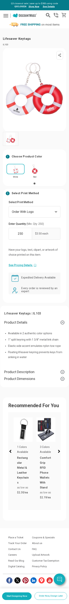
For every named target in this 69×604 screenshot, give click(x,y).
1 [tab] (34, 183)
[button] (11, 452)
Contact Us (14, 549)
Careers (12, 554)
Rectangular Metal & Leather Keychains (23, 470)
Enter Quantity (26, 223)
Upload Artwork (41, 554)
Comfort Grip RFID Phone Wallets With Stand (45, 472)
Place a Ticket (15, 537)
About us (37, 543)
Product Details (15, 322)
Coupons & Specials (43, 537)
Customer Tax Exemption (45, 560)
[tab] (34, 322)
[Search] (48, 15)
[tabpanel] (15, 172)
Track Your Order (17, 543)
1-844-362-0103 (56, 15)
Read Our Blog (16, 560)
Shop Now (34, 6)
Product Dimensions (19, 379)
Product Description (19, 372)
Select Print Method (21, 202)
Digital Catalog (16, 566)
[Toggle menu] (5, 15)
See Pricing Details (22, 265)
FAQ (34, 549)
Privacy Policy (39, 566)
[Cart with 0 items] (63, 15)
